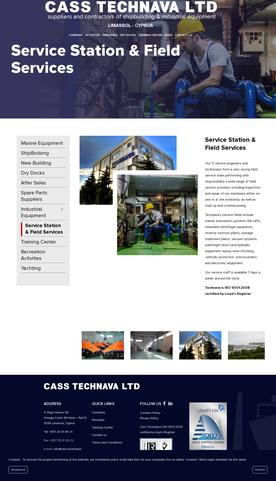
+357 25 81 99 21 (60, 432)
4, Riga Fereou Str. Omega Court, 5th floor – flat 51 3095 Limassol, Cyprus (65, 418)
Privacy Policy (149, 418)
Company (98, 412)
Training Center (38, 242)
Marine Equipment (42, 143)
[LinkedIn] (170, 404)
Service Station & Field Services (44, 228)
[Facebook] (164, 404)
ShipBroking (35, 153)
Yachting (31, 268)
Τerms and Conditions (107, 442)
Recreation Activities (33, 255)
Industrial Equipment (33, 212)
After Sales (33, 183)
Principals (98, 420)
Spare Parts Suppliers (34, 196)
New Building (36, 163)
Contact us (99, 435)
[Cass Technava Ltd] (130, 6)
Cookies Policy (150, 413)
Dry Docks (33, 173)
